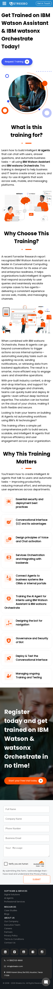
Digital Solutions (12, 894)
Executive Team (12, 925)
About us (9, 917)
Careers (8, 928)
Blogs (6, 914)
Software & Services (15, 890)
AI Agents (8, 898)
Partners (8, 932)
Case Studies (10, 910)
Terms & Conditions (14, 939)
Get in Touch (43, 3)
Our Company (11, 921)
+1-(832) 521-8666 (14, 960)
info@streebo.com (14, 966)
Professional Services (14, 901)
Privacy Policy (11, 935)
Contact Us (9, 942)
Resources (10, 906)
